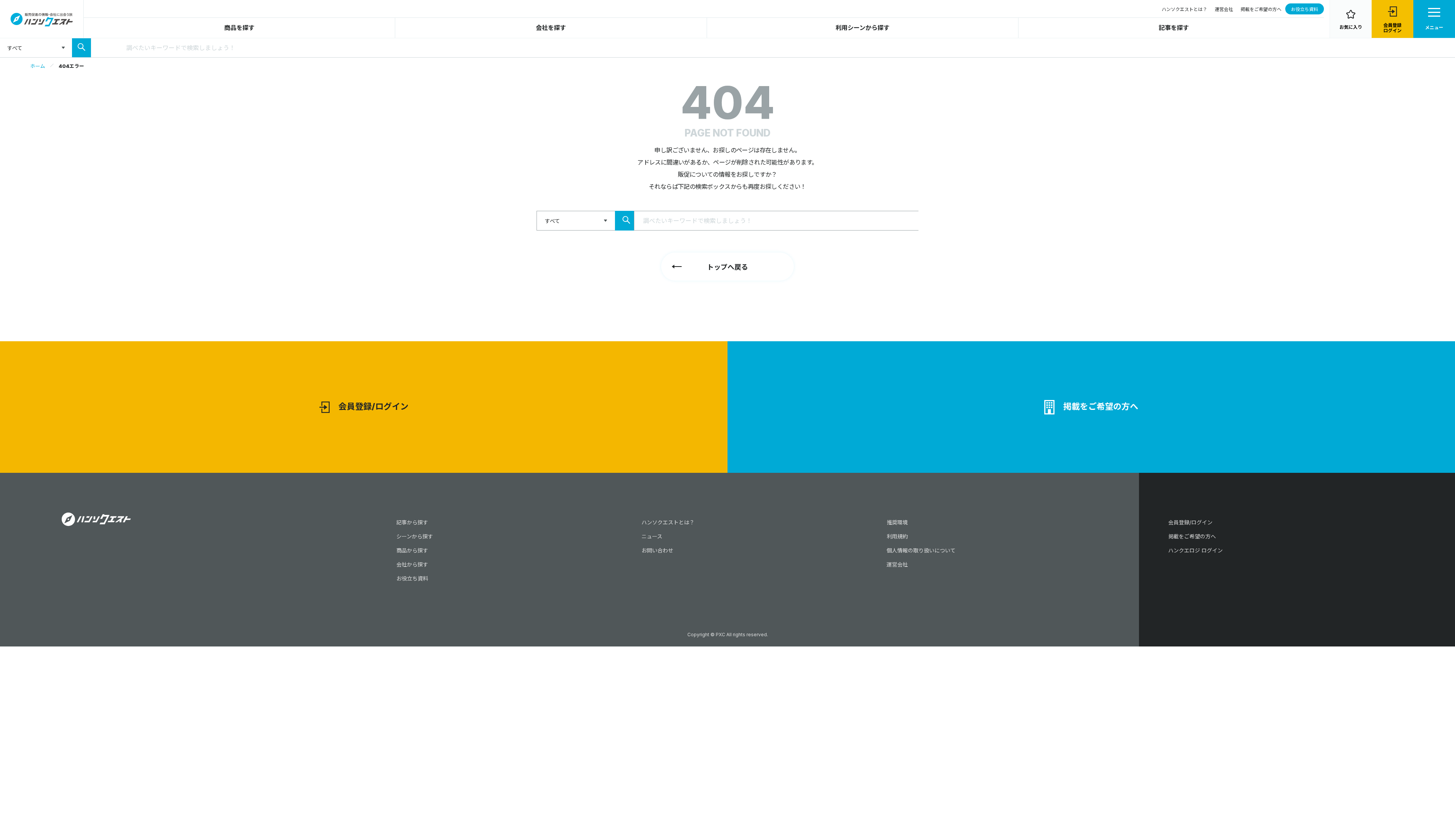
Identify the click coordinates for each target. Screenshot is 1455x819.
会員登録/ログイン (373, 406)
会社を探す (551, 27)
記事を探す (1174, 27)
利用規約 (897, 536)
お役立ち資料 (1304, 9)
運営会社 (1224, 9)
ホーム (37, 66)
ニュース (651, 536)
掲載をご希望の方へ (1261, 9)
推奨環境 (897, 522)
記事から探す (412, 522)
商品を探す (239, 27)
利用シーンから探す (862, 27)
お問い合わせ (657, 550)
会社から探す (412, 564)
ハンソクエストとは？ (1184, 9)
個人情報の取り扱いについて (921, 550)
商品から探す (412, 550)
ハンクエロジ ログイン (1195, 550)
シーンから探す (414, 536)
